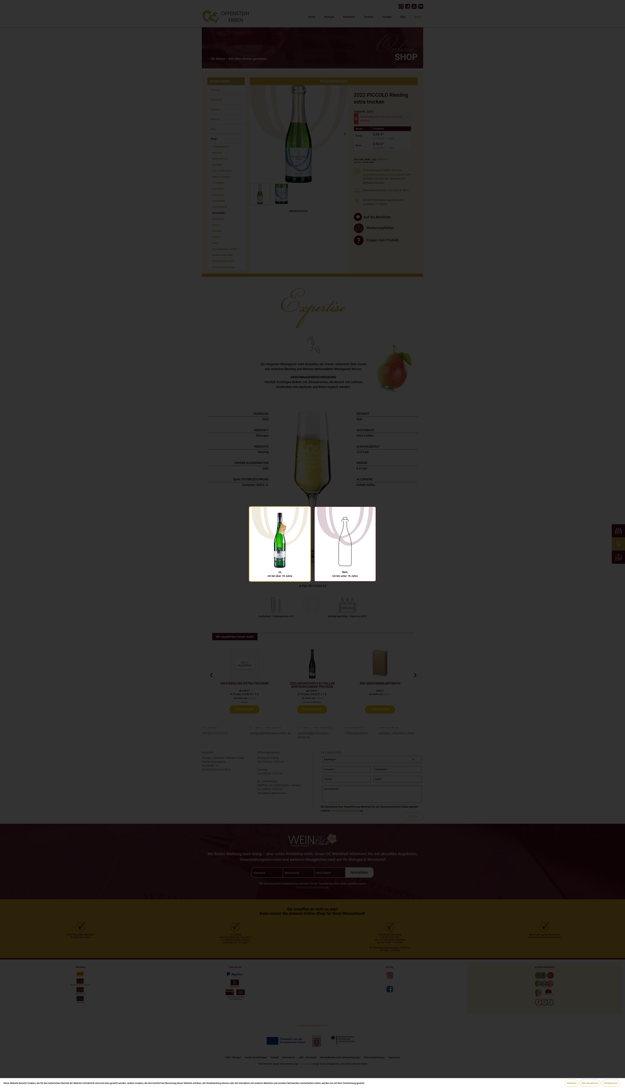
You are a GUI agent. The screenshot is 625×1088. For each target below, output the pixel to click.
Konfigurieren (611, 1083)
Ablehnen (572, 1083)
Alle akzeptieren (590, 1083)
